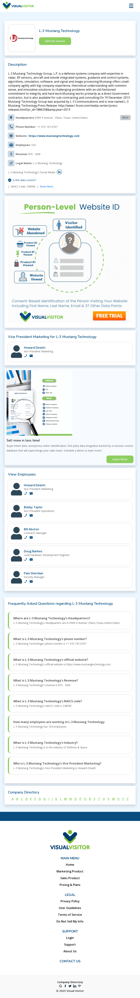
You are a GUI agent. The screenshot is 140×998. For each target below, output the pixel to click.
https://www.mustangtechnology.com (54, 136)
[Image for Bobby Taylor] (16, 516)
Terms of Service (70, 915)
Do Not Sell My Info (70, 921)
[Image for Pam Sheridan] (16, 582)
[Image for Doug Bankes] (16, 560)
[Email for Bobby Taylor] (31, 516)
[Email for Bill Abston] (31, 538)
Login (70, 938)
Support (70, 944)
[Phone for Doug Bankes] (26, 560)
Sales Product (70, 878)
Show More (46, 186)
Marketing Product (70, 871)
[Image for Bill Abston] (16, 538)
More (125, 117)
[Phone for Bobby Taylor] (26, 516)
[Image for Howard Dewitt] (16, 357)
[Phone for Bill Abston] (26, 538)
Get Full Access (55, 41)
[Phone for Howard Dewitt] (26, 356)
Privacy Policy (70, 901)
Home (70, 865)
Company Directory (70, 982)
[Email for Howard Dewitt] (31, 356)
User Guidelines (70, 908)
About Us (70, 951)
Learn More (119, 459)
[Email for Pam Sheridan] (31, 582)
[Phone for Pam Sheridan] (26, 582)
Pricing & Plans (70, 885)
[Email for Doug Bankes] (31, 560)
